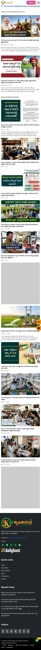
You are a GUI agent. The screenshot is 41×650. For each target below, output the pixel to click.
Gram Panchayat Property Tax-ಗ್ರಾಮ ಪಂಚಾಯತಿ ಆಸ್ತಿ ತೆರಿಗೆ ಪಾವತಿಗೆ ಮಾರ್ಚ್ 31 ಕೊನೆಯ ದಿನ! (18, 461)
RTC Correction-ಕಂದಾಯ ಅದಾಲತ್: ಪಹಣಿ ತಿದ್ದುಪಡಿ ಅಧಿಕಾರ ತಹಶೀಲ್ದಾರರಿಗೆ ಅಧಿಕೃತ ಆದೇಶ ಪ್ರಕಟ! (17, 429)
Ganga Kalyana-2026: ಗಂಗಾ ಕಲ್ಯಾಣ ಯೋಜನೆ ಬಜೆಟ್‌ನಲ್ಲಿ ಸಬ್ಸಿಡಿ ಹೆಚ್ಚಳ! (20, 331)
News (3, 573)
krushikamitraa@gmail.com (18, 538)
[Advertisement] (20, 283)
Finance (3, 579)
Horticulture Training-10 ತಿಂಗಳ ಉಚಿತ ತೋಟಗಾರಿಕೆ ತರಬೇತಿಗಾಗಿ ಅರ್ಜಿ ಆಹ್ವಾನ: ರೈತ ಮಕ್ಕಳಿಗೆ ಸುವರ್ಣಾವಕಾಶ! (19, 225)
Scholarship (5, 576)
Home (3, 565)
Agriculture (4, 568)
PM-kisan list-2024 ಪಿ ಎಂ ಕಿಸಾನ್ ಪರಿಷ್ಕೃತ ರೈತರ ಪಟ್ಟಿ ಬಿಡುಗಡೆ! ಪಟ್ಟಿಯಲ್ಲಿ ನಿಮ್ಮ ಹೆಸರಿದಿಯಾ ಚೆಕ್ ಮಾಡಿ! (18, 81)
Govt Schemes (5, 570)
